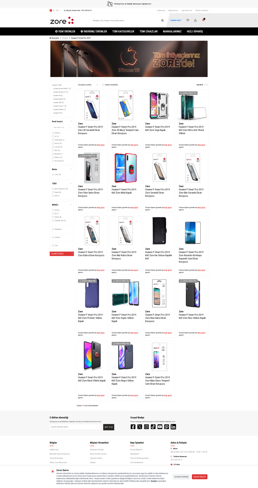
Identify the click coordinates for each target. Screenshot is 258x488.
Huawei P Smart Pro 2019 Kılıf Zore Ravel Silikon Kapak (92, 379)
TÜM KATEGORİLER (123, 31)
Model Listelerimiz (202, 10)
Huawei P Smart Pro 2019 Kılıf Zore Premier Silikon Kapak (90, 318)
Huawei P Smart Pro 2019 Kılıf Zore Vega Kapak (157, 128)
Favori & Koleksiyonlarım (139, 458)
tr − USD (56, 10)
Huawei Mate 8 (59, 99)
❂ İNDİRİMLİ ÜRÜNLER (94, 31)
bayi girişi (101, 145)
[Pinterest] (166, 426)
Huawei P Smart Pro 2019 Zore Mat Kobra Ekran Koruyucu (124, 255)
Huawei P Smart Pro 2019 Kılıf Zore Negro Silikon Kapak (124, 380)
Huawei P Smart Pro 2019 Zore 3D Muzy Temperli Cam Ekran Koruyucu (125, 130)
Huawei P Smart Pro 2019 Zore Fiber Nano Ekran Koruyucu (90, 192)
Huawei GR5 (58, 102)
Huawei (65, 38)
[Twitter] (139, 426)
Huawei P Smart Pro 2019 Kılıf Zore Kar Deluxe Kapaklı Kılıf (158, 255)
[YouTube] (160, 426)
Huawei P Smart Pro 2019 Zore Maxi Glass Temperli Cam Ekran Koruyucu (157, 380)
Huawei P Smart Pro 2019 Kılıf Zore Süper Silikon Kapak (124, 318)
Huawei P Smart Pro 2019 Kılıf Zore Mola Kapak (124, 191)
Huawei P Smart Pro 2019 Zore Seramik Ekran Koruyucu (157, 192)
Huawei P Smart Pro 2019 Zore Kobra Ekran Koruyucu (91, 254)
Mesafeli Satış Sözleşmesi (60, 454)
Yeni (56, 245)
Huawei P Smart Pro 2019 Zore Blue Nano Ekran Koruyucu (157, 318)
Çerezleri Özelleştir (181, 477)
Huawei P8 (58, 95)
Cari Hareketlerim (136, 462)
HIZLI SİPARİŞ (195, 31)
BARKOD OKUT (176, 20)
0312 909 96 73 (176, 460)
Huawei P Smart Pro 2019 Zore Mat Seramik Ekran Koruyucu (191, 192)
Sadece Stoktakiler (111, 85)
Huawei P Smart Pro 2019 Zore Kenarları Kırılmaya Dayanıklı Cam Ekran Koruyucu (191, 257)
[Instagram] (146, 426)
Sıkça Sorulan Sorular (98, 454)
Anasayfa (55, 38)
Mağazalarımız (173, 10)
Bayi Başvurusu (187, 10)
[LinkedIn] (173, 426)
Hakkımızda (161, 10)
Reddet (154, 481)
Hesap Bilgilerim (136, 449)
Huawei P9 (58, 113)
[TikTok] (153, 426)
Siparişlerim (134, 454)
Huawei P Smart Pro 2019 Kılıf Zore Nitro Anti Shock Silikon (191, 130)
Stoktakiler (58, 229)
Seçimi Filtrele (57, 254)
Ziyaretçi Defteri (96, 458)
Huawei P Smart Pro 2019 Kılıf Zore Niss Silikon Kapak (192, 316)
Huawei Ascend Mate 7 (62, 89)
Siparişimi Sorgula (97, 449)
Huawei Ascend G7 (60, 92)
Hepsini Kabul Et (200, 477)
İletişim (93, 462)
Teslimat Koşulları (56, 458)
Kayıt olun (109, 427)
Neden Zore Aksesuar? (58, 462)
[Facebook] (133, 426)
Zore (80, 123)
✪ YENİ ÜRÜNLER (65, 31)
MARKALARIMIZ (172, 31)
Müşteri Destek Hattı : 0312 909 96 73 (79, 10)
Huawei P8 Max (59, 109)
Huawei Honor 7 (59, 106)
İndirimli (57, 237)
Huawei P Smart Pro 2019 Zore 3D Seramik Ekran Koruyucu (90, 130)
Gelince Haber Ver (189, 93)
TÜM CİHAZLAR (149, 31)
